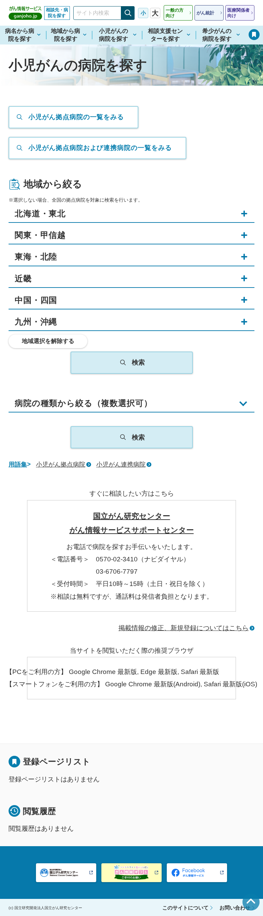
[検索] (128, 13)
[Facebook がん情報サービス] (197, 872)
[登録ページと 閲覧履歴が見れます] (254, 34)
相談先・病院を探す (57, 12)
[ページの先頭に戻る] (251, 902)
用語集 (18, 464)
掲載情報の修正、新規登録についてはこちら (183, 628)
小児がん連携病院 (121, 464)
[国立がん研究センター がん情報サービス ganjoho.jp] (25, 13)
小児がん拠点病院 (60, 464)
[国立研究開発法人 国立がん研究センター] (66, 872)
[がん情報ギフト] (131, 872)
